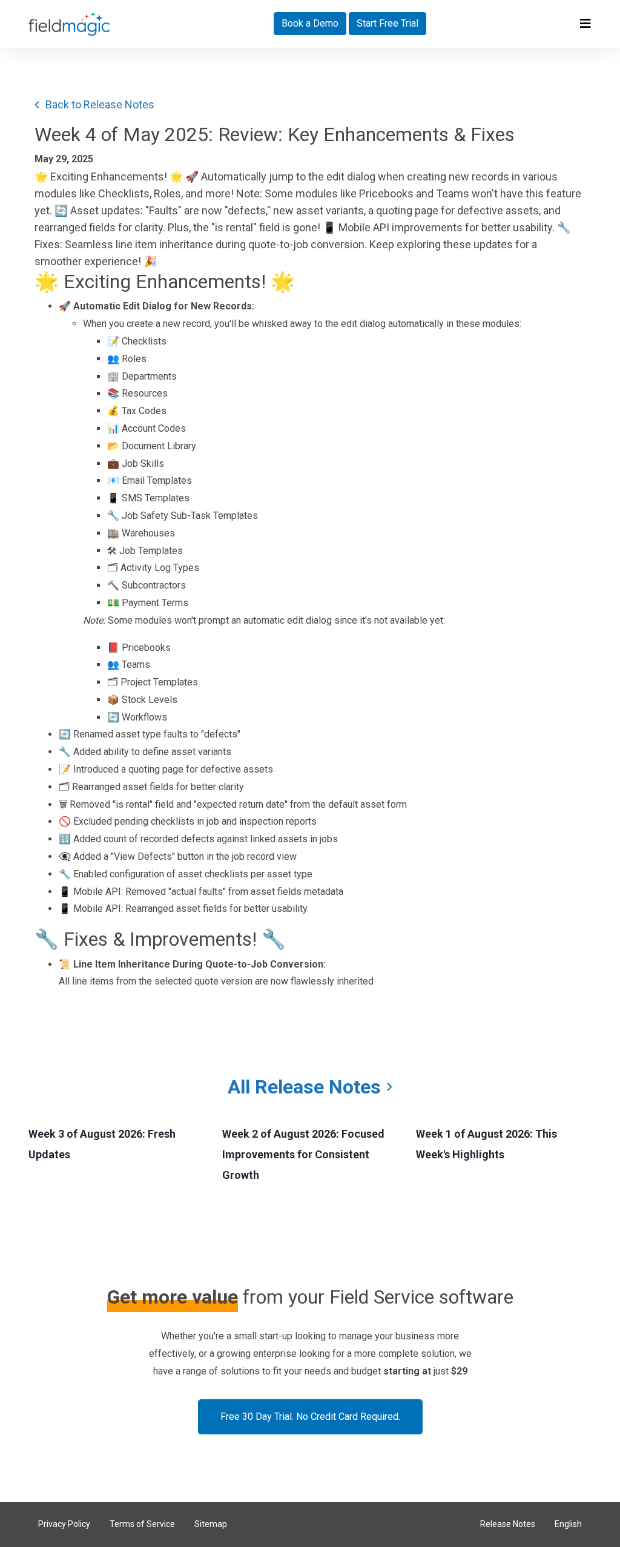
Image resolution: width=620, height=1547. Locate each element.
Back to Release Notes (99, 104)
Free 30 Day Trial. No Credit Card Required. (310, 1416)
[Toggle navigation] (585, 23)
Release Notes (507, 1524)
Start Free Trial (387, 23)
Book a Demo (310, 23)
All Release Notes (304, 1086)
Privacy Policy (64, 1524)
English (568, 1524)
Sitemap (210, 1524)
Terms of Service (142, 1524)
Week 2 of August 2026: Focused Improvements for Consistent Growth (303, 1154)
